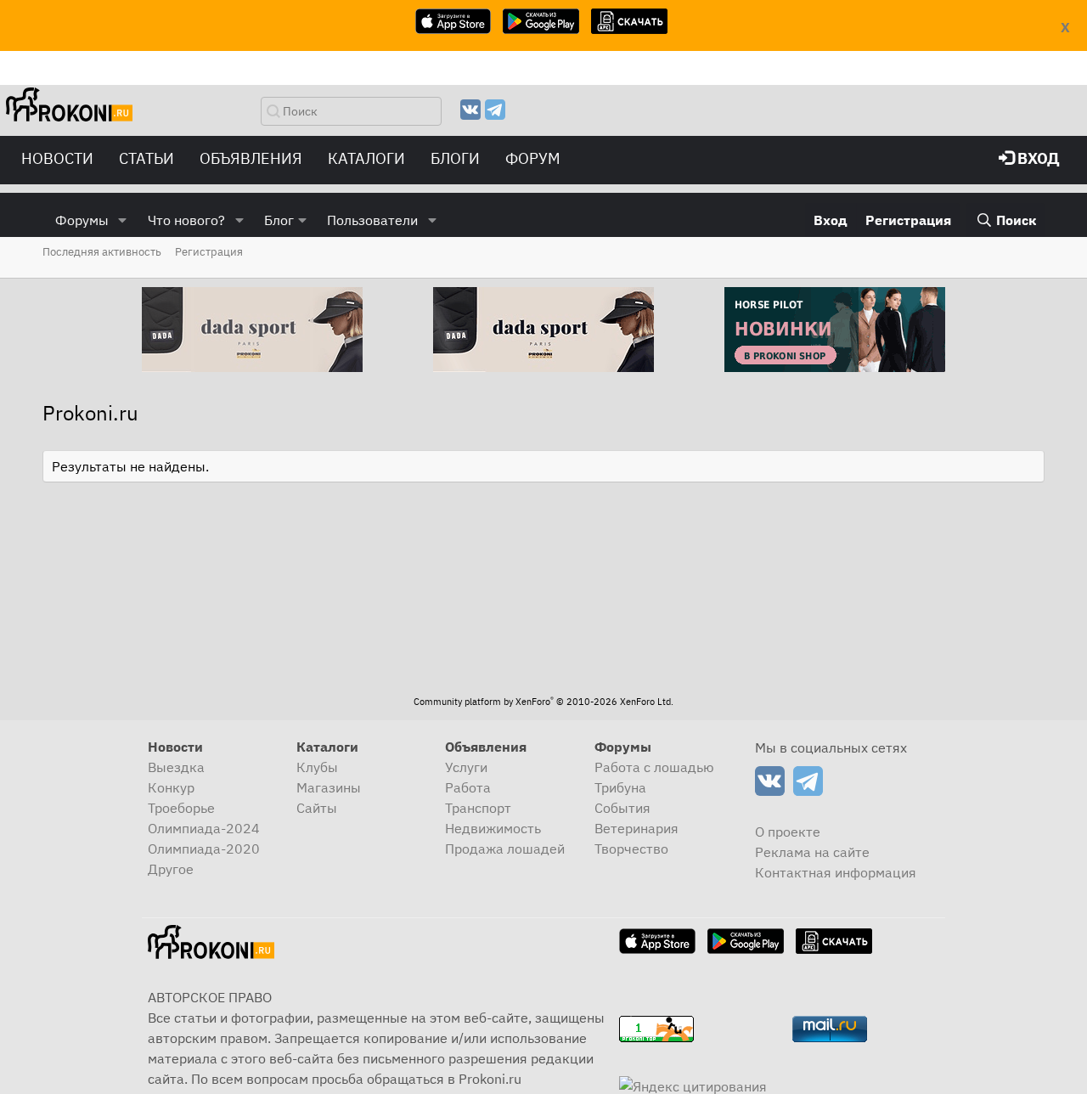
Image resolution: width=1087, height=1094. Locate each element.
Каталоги (366, 158)
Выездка (176, 766)
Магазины (328, 787)
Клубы (317, 766)
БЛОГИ (455, 158)
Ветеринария (636, 828)
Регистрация (209, 252)
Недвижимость (493, 828)
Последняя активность (101, 252)
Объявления (251, 158)
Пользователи (372, 219)
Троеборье (181, 807)
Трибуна (620, 787)
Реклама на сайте (812, 851)
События (622, 807)
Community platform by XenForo (543, 702)
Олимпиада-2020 (204, 848)
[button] (122, 220)
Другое (171, 868)
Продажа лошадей (505, 848)
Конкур (171, 787)
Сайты (316, 807)
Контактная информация (835, 872)
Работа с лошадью (654, 766)
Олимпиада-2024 (204, 828)
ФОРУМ (532, 158)
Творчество (631, 848)
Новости (57, 158)
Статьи (146, 158)
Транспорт (478, 807)
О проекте (787, 831)
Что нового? (186, 219)
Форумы (82, 219)
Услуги (466, 766)
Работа (468, 787)
